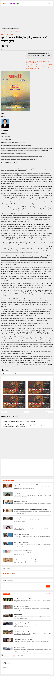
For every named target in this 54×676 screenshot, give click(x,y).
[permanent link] (5, 49)
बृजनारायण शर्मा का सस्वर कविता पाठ (20, 501)
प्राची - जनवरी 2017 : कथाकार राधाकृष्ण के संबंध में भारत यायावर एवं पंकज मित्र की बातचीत (39, 390)
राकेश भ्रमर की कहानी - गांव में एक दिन (20, 493)
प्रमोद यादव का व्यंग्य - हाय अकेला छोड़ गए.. (21, 534)
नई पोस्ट (4, 411)
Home (2, 34)
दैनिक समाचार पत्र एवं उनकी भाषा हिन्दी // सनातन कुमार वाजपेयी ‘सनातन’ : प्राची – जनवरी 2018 (38, 67)
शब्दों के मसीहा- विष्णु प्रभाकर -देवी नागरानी (21, 606)
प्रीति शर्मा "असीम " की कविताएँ (19, 647)
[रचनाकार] (14, 4)
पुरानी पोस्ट (49, 411)
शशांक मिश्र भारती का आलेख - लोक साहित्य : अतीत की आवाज (25, 517)
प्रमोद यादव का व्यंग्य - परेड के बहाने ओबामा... (22, 542)
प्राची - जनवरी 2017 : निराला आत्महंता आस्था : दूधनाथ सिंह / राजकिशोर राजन (13, 404)
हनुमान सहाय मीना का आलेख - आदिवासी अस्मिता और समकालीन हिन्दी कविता (27, 484)
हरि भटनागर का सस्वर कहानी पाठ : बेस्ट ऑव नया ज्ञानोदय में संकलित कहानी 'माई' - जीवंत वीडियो (30, 509)
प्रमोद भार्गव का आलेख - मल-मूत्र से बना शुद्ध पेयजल (23, 550)
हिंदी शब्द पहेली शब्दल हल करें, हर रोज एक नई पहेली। (12, 31)
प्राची (12, 34)
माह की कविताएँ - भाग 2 (18, 614)
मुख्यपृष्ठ (26, 411)
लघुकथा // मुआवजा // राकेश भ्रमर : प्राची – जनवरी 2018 (40, 65)
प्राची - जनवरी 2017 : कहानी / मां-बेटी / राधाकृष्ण (14, 391)
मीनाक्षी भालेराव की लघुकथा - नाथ (20, 526)
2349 (13, 655)
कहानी (8, 34)
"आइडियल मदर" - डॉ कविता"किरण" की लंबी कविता (23, 639)
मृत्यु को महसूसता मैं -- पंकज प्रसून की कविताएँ (22, 622)
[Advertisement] (27, 16)
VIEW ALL (48, 593)
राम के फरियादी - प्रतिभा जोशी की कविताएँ (21, 631)
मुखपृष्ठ (4, 667)
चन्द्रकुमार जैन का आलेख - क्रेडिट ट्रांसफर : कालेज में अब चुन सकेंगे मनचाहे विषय (28, 559)
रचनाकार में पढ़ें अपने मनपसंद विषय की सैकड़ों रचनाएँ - (23, 598)
